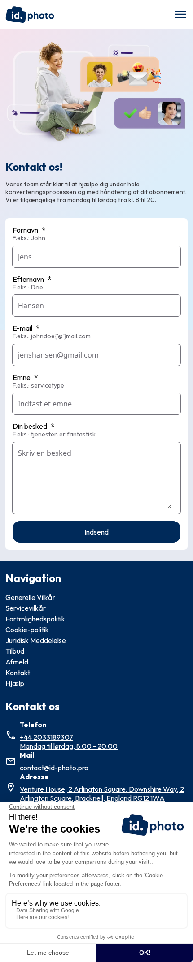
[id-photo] (29, 14)
